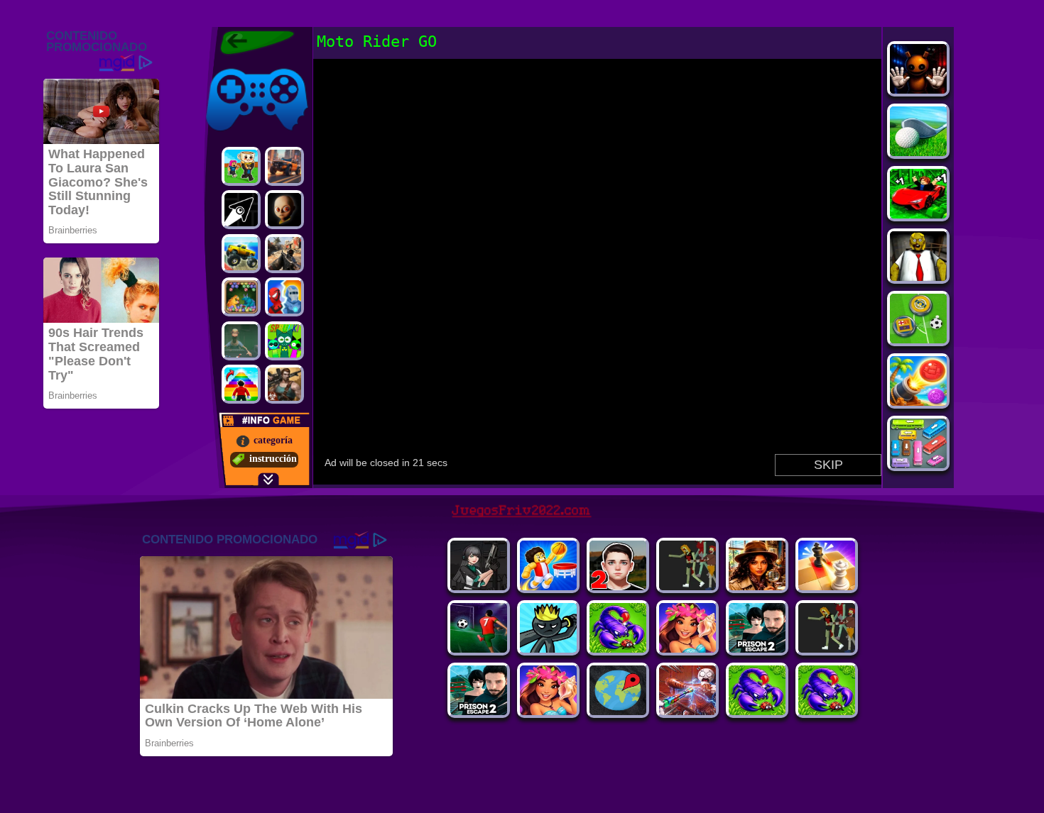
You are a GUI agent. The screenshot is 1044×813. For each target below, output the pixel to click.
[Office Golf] (918, 152)
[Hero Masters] (284, 296)
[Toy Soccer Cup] (918, 339)
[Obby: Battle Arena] (687, 586)
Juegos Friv (228, 66)
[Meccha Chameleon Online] (687, 711)
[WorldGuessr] (617, 711)
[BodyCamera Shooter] (826, 711)
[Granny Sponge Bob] (918, 277)
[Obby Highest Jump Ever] (241, 384)
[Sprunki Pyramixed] (284, 340)
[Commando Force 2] (284, 253)
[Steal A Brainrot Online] (241, 166)
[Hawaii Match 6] (687, 649)
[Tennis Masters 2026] (478, 586)
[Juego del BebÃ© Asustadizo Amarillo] (284, 209)
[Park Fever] (918, 464)
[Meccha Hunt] (826, 649)
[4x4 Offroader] (284, 166)
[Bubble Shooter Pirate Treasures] (918, 402)
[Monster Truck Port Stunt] (241, 253)
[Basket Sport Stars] (548, 586)
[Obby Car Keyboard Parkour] (918, 215)
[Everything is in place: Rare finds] (757, 586)
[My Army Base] (617, 649)
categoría (273, 440)
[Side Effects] (241, 340)
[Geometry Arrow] (241, 209)
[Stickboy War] (548, 649)
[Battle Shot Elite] (757, 711)
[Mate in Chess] (826, 586)
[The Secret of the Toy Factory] (918, 90)
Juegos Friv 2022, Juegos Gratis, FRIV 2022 (248, 42)
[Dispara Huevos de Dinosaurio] (241, 296)
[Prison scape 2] (757, 649)
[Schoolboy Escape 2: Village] (617, 586)
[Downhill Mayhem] (548, 711)
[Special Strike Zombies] (284, 384)
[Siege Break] (478, 649)
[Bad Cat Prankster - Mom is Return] (478, 711)
